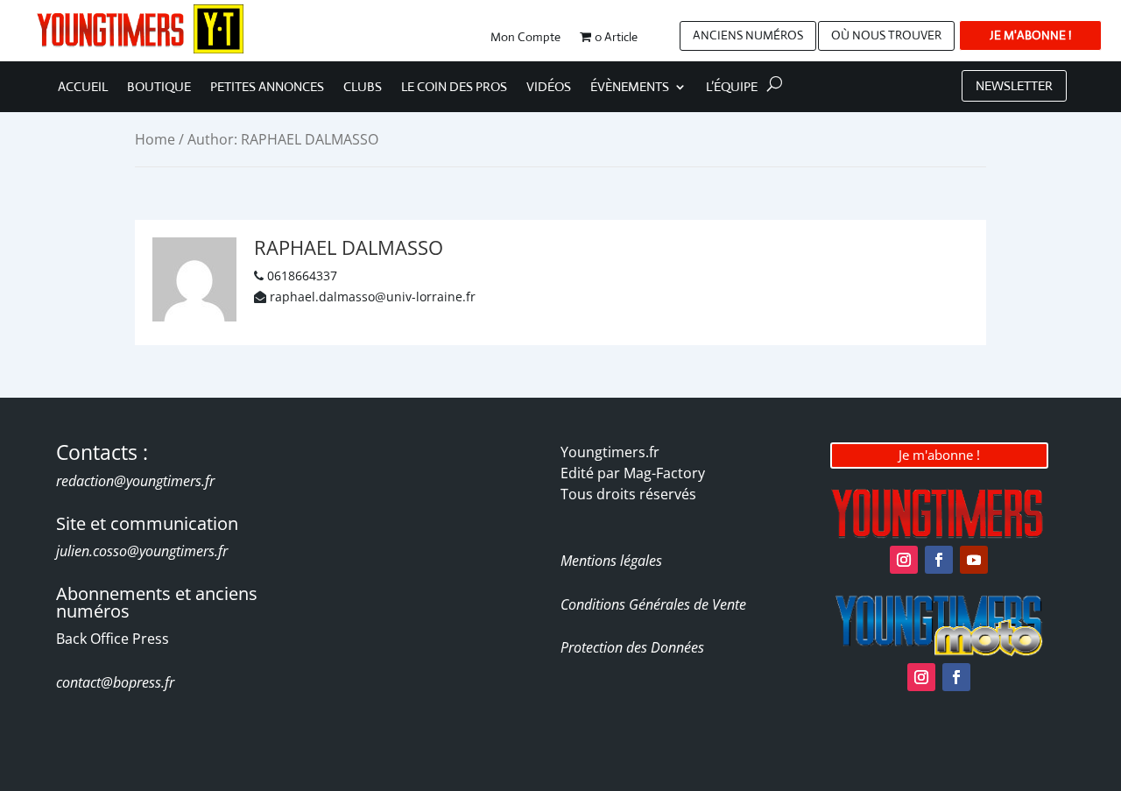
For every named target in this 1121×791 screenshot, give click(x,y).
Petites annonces (267, 88)
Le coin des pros (454, 88)
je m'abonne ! (1030, 35)
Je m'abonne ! (939, 454)
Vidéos (548, 88)
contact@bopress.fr (115, 682)
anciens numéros (748, 35)
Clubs (362, 88)
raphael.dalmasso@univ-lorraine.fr (373, 296)
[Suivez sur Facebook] (939, 560)
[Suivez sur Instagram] (904, 560)
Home (155, 139)
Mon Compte (525, 38)
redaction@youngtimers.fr (135, 481)
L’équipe (732, 88)
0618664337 (302, 275)
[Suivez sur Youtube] (974, 560)
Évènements (629, 88)
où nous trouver (886, 35)
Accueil (83, 88)
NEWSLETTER (1014, 85)
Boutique (159, 88)
